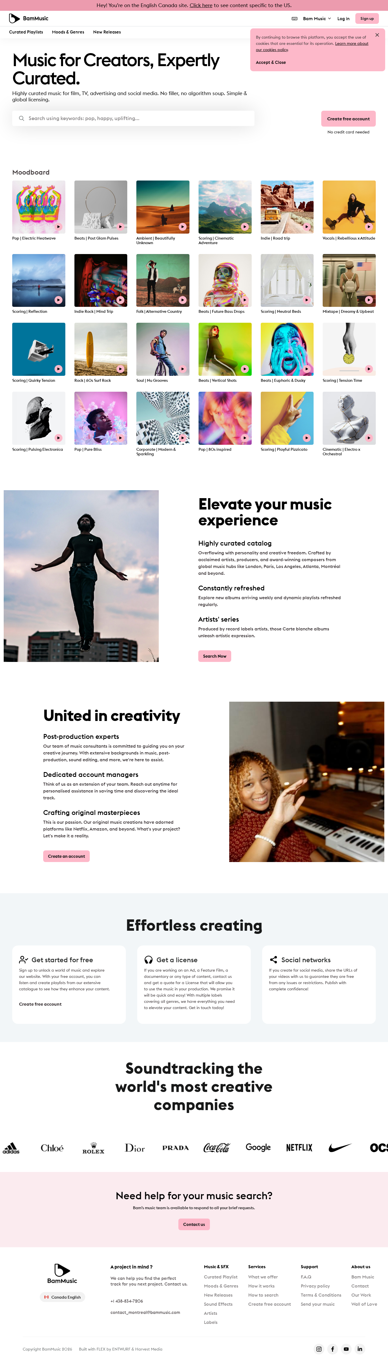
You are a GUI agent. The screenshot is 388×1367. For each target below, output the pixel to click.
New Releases (107, 32)
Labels (211, 1322)
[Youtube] (346, 1349)
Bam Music (314, 18)
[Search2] (21, 118)
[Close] (377, 35)
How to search (263, 1295)
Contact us (194, 1224)
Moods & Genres (68, 32)
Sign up (367, 18)
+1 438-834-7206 (126, 1301)
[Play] (58, 227)
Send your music (318, 1304)
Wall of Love (364, 1304)
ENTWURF (121, 1349)
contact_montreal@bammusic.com (145, 1312)
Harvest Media (148, 1349)
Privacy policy (315, 1286)
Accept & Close (271, 62)
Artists (210, 1313)
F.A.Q (306, 1277)
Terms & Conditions (321, 1295)
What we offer (263, 1277)
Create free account (348, 118)
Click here (201, 5)
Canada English (66, 1297)
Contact (360, 1286)
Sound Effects (218, 1304)
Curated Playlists (26, 32)
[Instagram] (319, 1349)
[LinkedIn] (359, 1349)
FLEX (101, 1349)
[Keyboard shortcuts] (294, 18)
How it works (261, 1286)
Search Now (214, 656)
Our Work (361, 1295)
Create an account (66, 856)
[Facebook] (332, 1349)
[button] (133, 118)
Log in (343, 18)
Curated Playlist (220, 1277)
